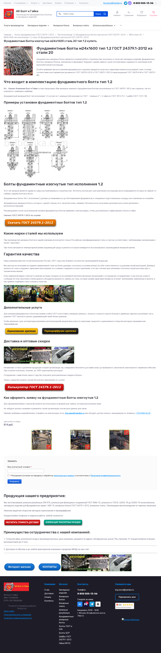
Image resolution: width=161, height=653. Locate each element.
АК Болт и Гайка (27, 11)
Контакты (83, 3)
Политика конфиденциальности (18, 618)
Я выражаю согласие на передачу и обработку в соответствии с (65, 476)
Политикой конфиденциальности (105, 476)
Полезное (69, 3)
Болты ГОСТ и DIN (65, 627)
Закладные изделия (64, 591)
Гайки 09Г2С (65, 643)
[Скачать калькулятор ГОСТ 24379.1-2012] (34, 391)
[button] (60, 14)
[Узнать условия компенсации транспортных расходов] (63, 526)
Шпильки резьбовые (64, 611)
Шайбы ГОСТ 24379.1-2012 (65, 638)
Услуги (34, 3)
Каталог (7, 3)
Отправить (14, 481)
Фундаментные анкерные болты (66, 619)
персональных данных (64, 476)
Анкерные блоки (64, 598)
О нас (46, 590)
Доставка (47, 3)
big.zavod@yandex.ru (112, 3)
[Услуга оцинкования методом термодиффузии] (60, 335)
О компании (19, 3)
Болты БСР (64, 633)
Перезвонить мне (127, 597)
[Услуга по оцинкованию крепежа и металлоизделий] (21, 335)
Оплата (58, 3)
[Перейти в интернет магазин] (19, 570)
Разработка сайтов (27, 606)
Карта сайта (9, 611)
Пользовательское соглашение (17, 615)
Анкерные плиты (64, 604)
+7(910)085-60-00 (142, 413)
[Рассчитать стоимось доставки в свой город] (22, 526)
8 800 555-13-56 (143, 3)
